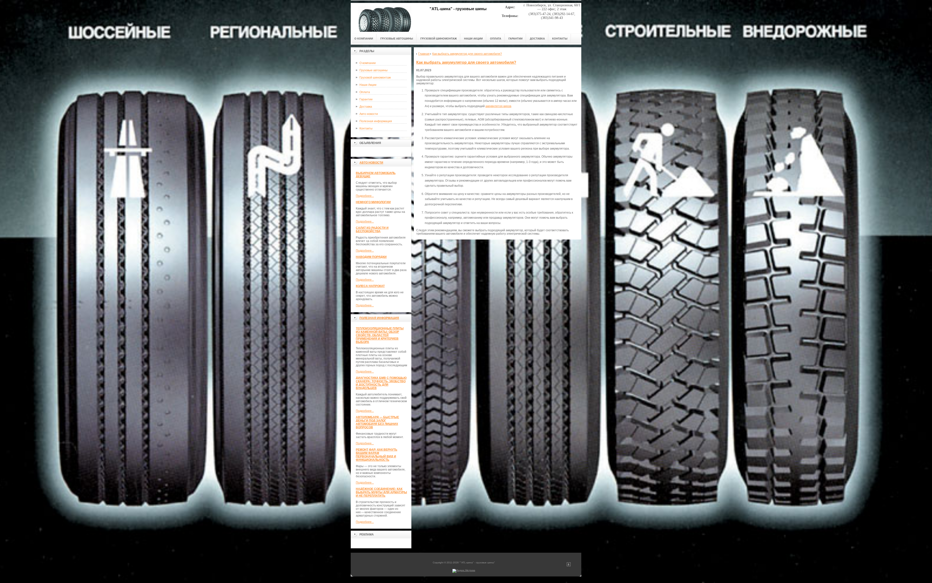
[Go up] (569, 565)
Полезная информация (375, 121)
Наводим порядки (371, 257)
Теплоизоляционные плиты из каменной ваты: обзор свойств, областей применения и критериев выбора (380, 335)
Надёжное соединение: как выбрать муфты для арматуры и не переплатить (381, 492)
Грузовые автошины (373, 70)
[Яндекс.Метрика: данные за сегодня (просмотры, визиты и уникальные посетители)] (463, 571)
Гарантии (366, 99)
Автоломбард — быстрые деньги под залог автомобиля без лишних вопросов (377, 422)
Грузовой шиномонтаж (375, 77)
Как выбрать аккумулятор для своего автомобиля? (466, 62)
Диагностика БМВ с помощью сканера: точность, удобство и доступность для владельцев (381, 383)
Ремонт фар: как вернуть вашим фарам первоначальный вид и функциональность (376, 455)
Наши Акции (367, 85)
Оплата (364, 92)
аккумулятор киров (498, 106)
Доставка (365, 106)
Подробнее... (365, 196)
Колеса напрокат (370, 286)
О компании (367, 63)
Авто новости (368, 114)
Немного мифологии (373, 202)
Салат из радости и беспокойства (372, 229)
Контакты (366, 128)
